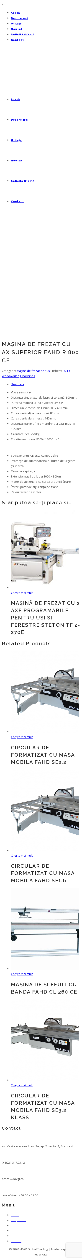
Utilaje (16, 23)
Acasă (15, 12)
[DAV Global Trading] (3, 68)
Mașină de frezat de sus (33, 371)
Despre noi (19, 18)
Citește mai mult (22, 593)
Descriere (17, 384)
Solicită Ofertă (22, 34)
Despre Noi (19, 119)
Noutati (17, 29)
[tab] (45, 384)
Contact (17, 40)
